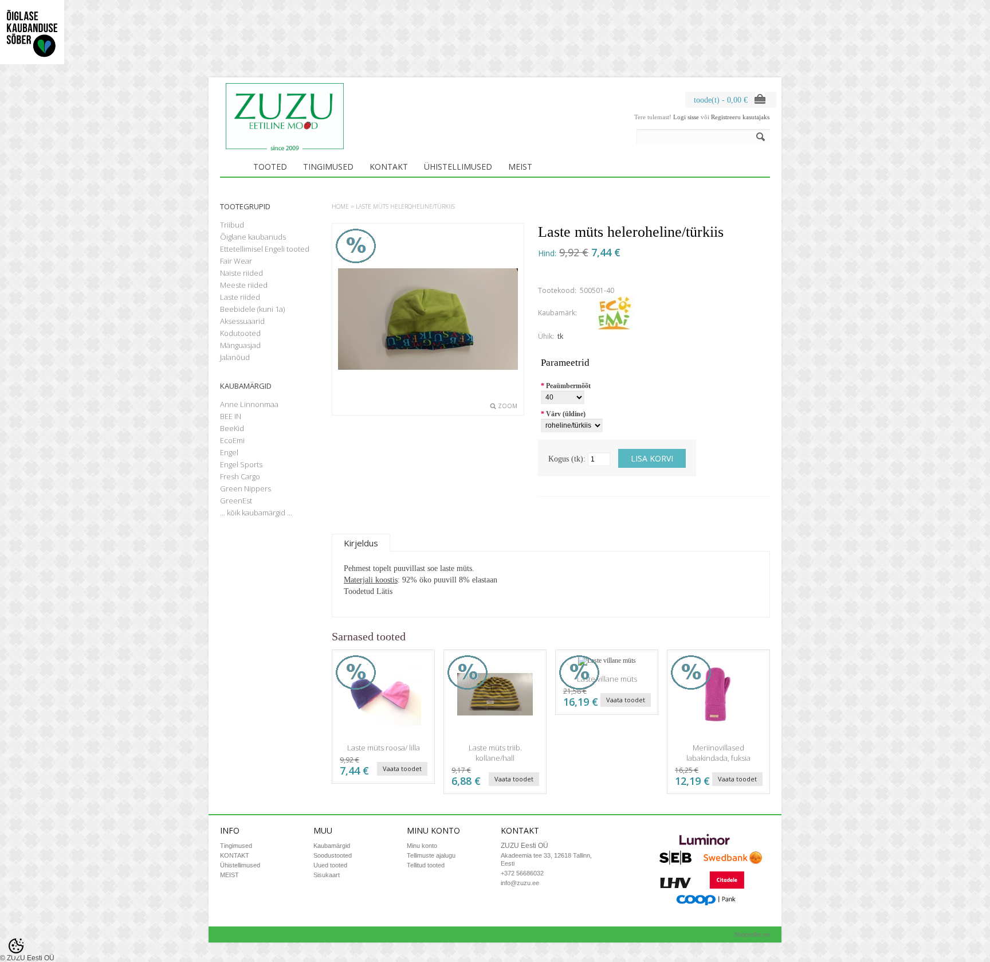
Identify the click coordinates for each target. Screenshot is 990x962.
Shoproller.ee (752, 934)
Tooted (270, 166)
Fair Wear (236, 261)
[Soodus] (383, 734)
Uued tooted (330, 865)
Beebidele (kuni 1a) (252, 309)
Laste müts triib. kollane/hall (495, 752)
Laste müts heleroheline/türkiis (405, 206)
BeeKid (232, 428)
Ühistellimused (458, 166)
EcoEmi (232, 440)
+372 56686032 (522, 873)
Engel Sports (241, 464)
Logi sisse (686, 117)
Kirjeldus (361, 543)
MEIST (520, 166)
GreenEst (236, 500)
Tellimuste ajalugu (431, 855)
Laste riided (240, 297)
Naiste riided (241, 273)
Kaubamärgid (331, 845)
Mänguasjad (240, 345)
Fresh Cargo (240, 476)
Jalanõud (235, 357)
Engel (229, 452)
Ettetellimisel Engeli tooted (264, 249)
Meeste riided (244, 285)
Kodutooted (240, 333)
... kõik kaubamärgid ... (256, 512)
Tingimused (328, 166)
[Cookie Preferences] (16, 946)
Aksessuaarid (242, 321)
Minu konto (422, 845)
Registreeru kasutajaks (740, 117)
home (340, 206)
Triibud (232, 225)
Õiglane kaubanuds (253, 237)
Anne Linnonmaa (249, 404)
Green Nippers (245, 488)
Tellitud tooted (426, 865)
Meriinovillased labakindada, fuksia (718, 752)
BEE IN (230, 416)
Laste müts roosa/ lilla (383, 747)
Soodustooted (332, 855)
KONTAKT (389, 166)
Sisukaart (326, 874)
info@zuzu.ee (520, 882)
